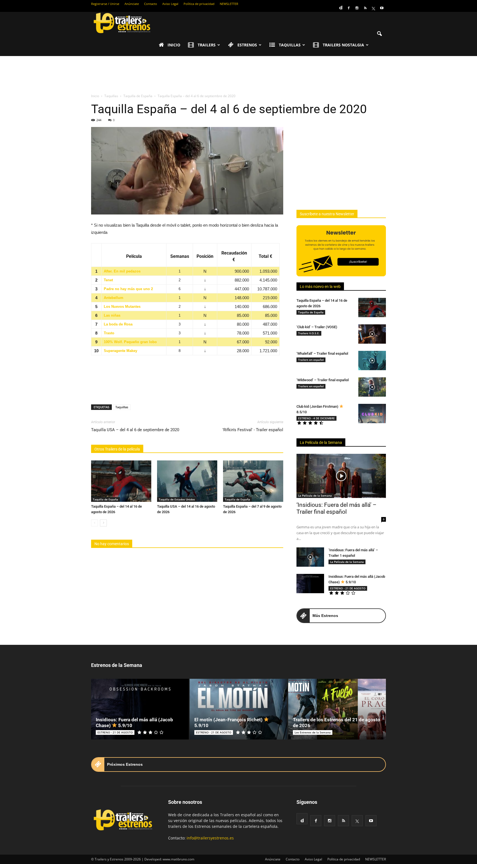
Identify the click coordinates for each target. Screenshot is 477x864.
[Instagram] (357, 8)
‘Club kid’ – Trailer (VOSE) (316, 327)
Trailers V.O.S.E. (309, 333)
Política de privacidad (199, 4)
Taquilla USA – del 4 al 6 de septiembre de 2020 (135, 429)
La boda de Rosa (118, 324)
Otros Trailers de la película (117, 449)
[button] (379, 34)
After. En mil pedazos (122, 271)
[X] (373, 8)
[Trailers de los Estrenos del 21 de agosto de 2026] (337, 709)
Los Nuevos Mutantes (122, 306)
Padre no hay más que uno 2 (128, 289)
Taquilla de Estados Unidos (177, 499)
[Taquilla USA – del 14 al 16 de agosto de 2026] (187, 481)
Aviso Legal (170, 4)
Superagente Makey (120, 351)
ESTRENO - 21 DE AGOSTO (347, 588)
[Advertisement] (238, 75)
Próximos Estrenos (125, 764)
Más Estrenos (325, 615)
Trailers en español (311, 360)
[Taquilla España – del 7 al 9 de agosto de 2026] (253, 481)
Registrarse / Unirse (105, 4)
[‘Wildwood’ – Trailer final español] (372, 387)
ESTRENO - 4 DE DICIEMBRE (316, 418)
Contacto (150, 4)
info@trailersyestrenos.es (210, 838)
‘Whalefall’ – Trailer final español (322, 353)
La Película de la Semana (321, 442)
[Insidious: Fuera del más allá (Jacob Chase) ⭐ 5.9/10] (310, 583)
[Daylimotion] (340, 6)
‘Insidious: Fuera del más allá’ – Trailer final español (336, 508)
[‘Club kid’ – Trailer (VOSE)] (372, 334)
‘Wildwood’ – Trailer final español (322, 380)
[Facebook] (348, 8)
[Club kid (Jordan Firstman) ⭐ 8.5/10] (372, 413)
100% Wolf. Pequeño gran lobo (130, 342)
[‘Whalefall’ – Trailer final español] (372, 360)
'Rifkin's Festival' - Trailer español (252, 429)
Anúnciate (131, 4)
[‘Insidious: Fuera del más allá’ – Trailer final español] (341, 476)
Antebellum (113, 298)
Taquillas (121, 407)
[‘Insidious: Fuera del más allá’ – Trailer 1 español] (310, 557)
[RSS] (365, 8)
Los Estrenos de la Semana (313, 732)
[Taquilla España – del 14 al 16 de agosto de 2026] (121, 481)
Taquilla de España (105, 499)
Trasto (109, 333)
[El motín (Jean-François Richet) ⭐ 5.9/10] (238, 709)
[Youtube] (382, 8)
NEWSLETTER (229, 4)
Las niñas (112, 315)
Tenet (108, 280)
